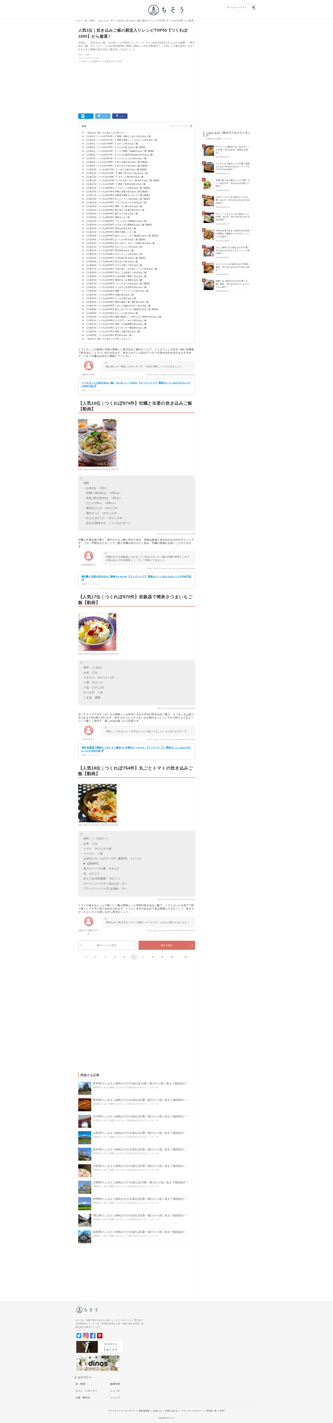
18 (186, 957)
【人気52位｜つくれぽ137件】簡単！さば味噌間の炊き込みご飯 (116, 324)
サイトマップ (114, 1411)
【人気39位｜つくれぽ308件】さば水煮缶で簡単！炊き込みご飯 (116, 276)
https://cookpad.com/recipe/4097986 (101, 654)
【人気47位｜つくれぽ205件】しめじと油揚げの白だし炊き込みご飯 (118, 305)
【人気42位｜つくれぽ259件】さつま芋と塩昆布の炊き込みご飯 (116, 287)
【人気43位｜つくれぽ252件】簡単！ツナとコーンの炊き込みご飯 (117, 291)
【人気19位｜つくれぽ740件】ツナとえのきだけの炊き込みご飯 (116, 202)
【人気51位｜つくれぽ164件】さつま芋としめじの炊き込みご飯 (116, 320)
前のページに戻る (106, 945)
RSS (222, 1411)
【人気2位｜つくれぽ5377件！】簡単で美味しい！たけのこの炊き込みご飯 (121, 140)
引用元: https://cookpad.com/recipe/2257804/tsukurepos (170, 375)
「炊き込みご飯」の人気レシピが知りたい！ (107, 132)
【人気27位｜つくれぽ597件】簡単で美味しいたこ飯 (111, 232)
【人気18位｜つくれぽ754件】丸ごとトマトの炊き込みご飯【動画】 (118, 199)
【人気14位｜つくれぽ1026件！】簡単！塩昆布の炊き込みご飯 (116, 184)
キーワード (130, 1411)
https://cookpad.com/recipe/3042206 (101, 825)
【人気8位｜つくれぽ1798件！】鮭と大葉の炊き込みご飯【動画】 (117, 162)
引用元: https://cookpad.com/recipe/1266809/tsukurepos (170, 568)
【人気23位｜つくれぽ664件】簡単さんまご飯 (108, 217)
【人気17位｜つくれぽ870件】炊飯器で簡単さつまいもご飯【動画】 (118, 195)
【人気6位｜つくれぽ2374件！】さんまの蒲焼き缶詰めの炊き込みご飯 (119, 155)
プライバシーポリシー (192, 1411)
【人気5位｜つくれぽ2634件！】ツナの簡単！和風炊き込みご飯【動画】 (120, 151)
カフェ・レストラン (86, 1390)
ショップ (115, 1397)
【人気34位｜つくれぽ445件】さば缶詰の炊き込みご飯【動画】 (116, 258)
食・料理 (89, 20)
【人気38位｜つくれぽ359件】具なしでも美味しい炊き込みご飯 (116, 272)
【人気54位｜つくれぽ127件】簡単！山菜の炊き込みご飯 (113, 331)
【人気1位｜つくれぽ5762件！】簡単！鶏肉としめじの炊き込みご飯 (118, 136)
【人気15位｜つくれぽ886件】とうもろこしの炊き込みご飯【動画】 (118, 188)
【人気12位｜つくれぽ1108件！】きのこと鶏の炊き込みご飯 (115, 177)
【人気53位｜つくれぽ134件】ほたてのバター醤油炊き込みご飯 (116, 327)
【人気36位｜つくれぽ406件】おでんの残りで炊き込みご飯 (114, 265)
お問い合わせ (171, 1411)
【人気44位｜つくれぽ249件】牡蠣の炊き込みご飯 (110, 294)
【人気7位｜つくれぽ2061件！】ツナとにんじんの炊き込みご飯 (116, 158)
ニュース (115, 1390)
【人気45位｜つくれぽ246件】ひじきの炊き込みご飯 (111, 298)
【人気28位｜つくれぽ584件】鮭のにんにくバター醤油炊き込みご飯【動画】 (122, 235)
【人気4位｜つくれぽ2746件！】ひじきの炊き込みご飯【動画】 (116, 147)
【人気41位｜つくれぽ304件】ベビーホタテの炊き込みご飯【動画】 (118, 283)
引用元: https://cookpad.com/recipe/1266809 (176, 534)
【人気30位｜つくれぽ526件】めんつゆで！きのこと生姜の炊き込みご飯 (120, 243)
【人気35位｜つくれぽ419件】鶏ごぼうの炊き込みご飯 (112, 261)
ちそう (78, 20)
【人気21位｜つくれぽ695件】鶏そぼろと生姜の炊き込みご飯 (115, 210)
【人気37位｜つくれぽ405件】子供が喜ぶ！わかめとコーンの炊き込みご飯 (121, 269)
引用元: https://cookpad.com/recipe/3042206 (176, 899)
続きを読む (167, 945)
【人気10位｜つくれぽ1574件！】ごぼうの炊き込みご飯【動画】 (117, 169)
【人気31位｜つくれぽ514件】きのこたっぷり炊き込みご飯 (114, 247)
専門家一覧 (211, 1411)
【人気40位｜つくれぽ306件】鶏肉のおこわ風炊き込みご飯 (114, 280)
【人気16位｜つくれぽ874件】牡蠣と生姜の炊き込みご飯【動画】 (117, 191)
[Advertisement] (136, 87)
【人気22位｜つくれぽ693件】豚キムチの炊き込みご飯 (112, 213)
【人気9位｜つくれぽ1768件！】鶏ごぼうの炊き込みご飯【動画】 (117, 165)
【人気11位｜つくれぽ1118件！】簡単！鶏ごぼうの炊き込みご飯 (117, 173)
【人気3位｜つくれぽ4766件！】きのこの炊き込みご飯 (112, 143)
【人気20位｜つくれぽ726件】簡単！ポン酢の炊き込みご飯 (114, 206)
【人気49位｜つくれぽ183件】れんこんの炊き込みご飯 (112, 313)
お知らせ (157, 1411)
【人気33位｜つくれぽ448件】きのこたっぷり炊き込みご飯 (114, 254)
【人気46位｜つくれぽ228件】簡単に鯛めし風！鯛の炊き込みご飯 (117, 302)
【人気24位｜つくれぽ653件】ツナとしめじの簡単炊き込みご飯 (116, 221)
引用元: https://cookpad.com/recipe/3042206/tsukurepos (170, 930)
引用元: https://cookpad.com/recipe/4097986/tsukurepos (170, 739)
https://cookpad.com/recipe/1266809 (101, 469)
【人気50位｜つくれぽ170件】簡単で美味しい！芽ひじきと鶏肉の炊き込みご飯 (123, 317)
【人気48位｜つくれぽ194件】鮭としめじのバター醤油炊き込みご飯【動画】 (122, 309)
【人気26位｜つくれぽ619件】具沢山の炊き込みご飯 (111, 228)
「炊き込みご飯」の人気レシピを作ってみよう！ (109, 339)
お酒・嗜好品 (82, 1397)
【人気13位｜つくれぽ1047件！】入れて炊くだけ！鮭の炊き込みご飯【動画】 (123, 180)
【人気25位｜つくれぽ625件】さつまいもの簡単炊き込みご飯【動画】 (119, 225)
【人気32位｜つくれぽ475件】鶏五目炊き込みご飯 (110, 250)
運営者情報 (144, 1411)
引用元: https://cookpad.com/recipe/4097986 (176, 708)
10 (172, 957)
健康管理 (115, 1384)
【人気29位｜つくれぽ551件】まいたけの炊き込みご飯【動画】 (116, 239)
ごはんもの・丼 (105, 20)
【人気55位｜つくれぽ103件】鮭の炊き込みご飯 (109, 335)
